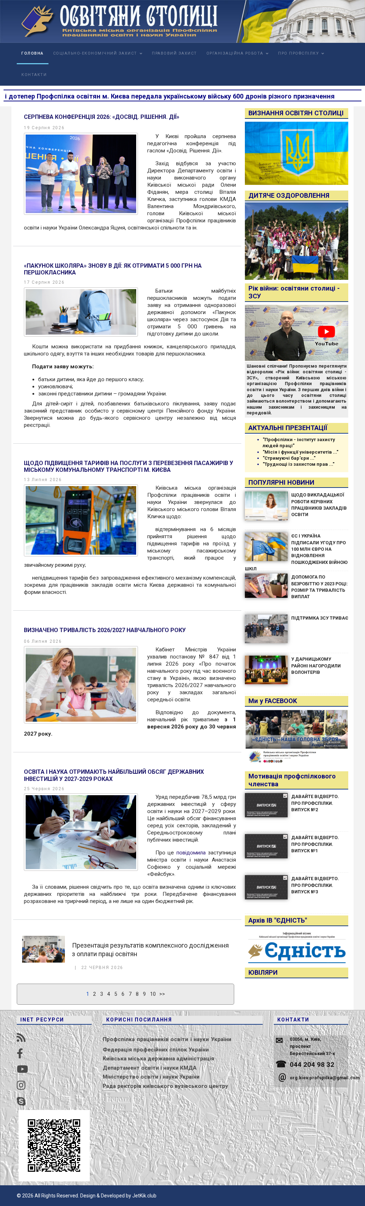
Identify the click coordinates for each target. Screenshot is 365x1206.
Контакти (34, 74)
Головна (32, 53)
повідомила (191, 852)
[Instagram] (21, 1085)
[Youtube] (22, 1069)
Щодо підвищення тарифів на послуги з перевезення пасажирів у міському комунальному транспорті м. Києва (128, 466)
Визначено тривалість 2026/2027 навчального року (105, 630)
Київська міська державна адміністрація (158, 1058)
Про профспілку (298, 53)
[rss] (21, 1038)
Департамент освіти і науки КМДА (150, 1068)
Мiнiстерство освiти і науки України (151, 1077)
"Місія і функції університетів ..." (300, 452)
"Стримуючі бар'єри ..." (289, 458)
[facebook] (20, 1054)
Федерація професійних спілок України (156, 1049)
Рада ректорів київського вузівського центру (165, 1086)
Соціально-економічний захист (95, 53)
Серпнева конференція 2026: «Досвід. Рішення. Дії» (101, 116)
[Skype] (21, 1101)
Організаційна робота (234, 53)
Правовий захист (174, 53)
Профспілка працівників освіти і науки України (167, 1039)
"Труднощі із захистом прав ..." (298, 464)
